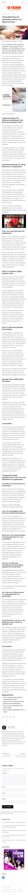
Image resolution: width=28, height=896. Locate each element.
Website (4, 799)
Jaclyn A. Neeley (11, 727)
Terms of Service (5, 889)
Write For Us (20, 891)
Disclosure (20, 889)
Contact (14, 891)
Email (3, 793)
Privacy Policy (14, 889)
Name (3, 787)
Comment (4, 773)
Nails (14, 14)
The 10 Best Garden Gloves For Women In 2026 (13, 822)
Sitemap (4, 891)
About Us (9, 891)
